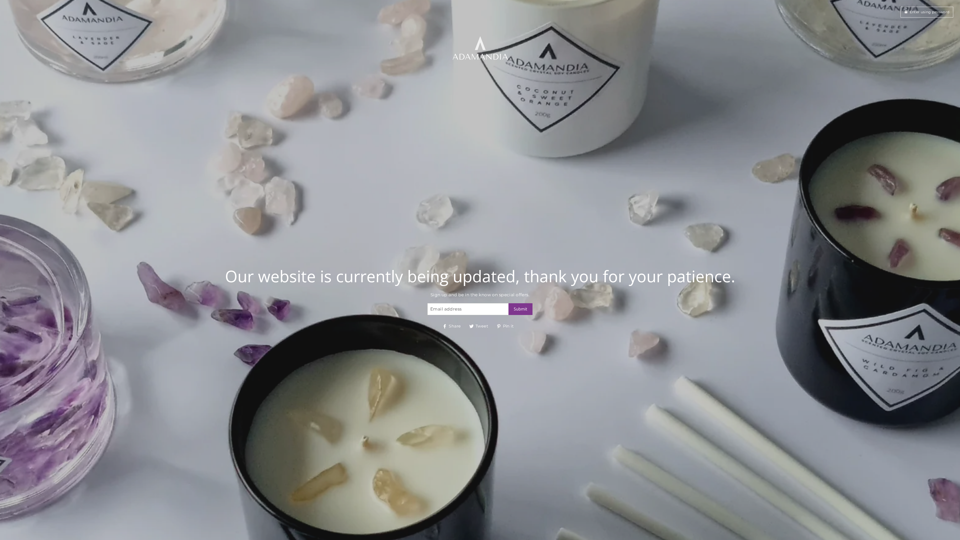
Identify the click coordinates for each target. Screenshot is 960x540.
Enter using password (930, 12)
